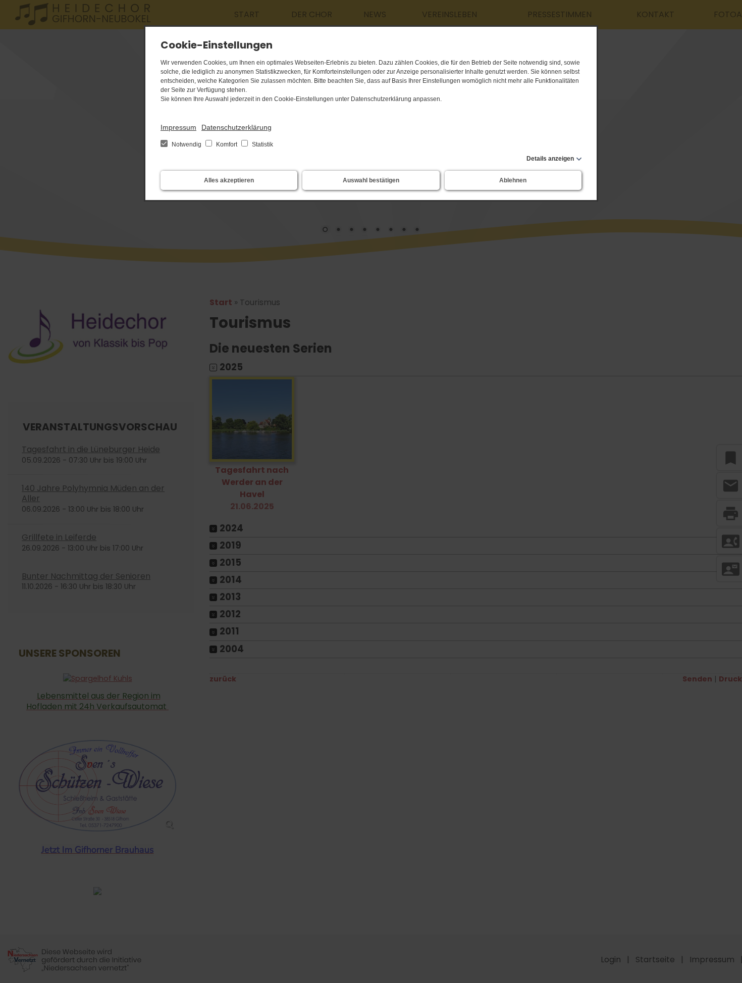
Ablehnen (512, 180)
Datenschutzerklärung (236, 127)
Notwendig (186, 144)
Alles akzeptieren (229, 180)
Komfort (227, 144)
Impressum (178, 127)
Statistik (261, 144)
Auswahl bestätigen (371, 180)
